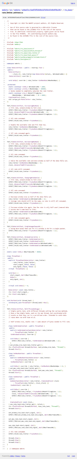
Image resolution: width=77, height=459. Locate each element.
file (43, 17)
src (11, 10)
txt (68, 456)
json (73, 456)
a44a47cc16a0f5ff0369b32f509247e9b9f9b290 (41, 10)
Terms (23, 456)
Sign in (73, 3)
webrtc (5, 10)
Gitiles (12, 456)
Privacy (17, 456)
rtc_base (68, 10)
